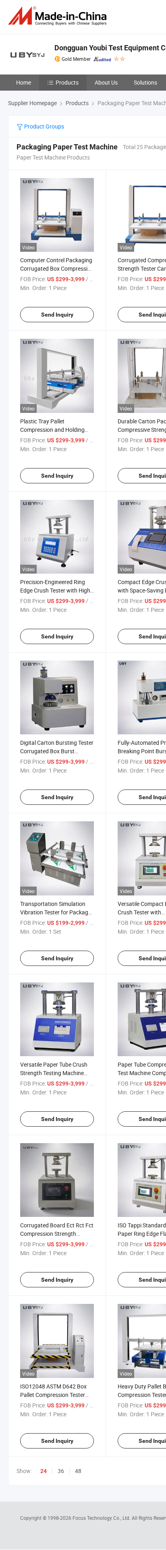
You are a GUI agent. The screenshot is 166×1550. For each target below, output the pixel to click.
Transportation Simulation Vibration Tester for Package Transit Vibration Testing (55, 912)
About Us (106, 82)
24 (43, 1471)
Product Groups (43, 126)
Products (67, 82)
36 (61, 1471)
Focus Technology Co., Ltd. (102, 1518)
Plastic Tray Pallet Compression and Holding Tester (52, 429)
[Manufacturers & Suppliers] (59, 15)
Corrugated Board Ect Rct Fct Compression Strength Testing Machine (56, 1233)
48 (78, 1471)
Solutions (145, 82)
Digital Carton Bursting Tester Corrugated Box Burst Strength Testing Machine (56, 751)
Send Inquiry (57, 314)
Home (23, 82)
